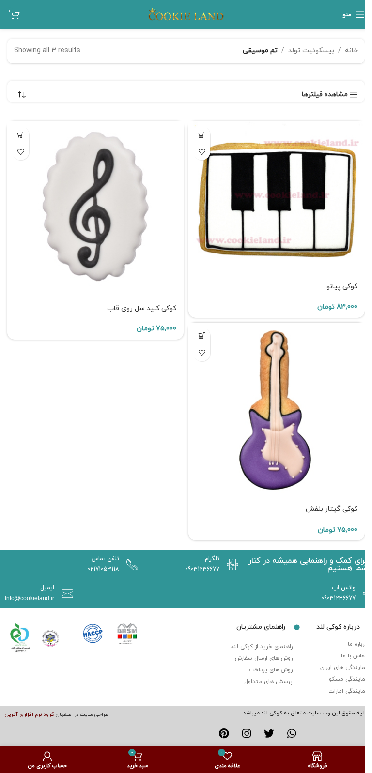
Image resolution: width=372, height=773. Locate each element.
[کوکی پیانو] (276, 198)
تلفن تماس (105, 559)
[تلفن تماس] (130, 564)
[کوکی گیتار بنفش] (276, 411)
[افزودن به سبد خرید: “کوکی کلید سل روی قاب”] (20, 134)
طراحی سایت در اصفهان (82, 714)
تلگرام (212, 559)
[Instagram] (246, 734)
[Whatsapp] (291, 734)
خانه (351, 50)
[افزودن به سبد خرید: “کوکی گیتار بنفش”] (201, 335)
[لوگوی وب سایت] (186, 13)
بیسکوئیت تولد (311, 50)
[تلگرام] (230, 564)
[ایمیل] (65, 593)
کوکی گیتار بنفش (331, 509)
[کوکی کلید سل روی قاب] (95, 209)
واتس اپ (344, 588)
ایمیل (47, 588)
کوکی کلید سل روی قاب (141, 308)
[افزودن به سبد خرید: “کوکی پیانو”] (201, 134)
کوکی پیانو (341, 286)
